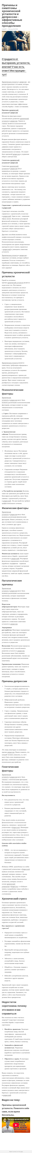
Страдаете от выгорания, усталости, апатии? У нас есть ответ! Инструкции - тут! (16, 67)
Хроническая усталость (10, 82)
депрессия (23, 82)
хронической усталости (15, 283)
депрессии (13, 121)
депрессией (7, 216)
